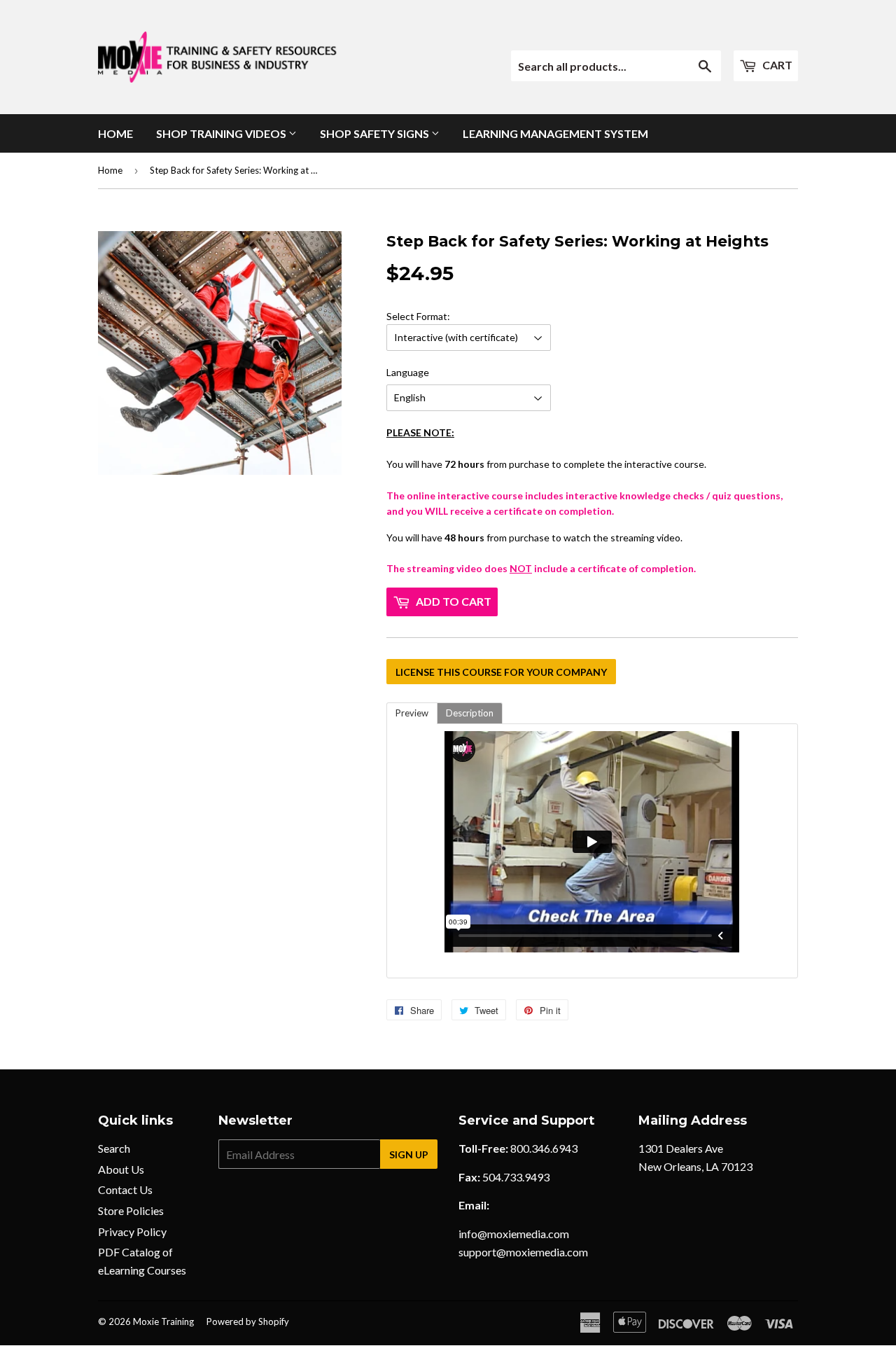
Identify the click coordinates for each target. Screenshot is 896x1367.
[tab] (412, 713)
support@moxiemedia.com (523, 1251)
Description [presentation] (469, 713)
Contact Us (125, 1189)
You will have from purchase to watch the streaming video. (584, 459)
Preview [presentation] (412, 713)
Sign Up (408, 1154)
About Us (121, 1169)
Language (407, 372)
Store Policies (131, 1210)
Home (115, 133)
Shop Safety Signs (375, 133)
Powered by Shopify (247, 1321)
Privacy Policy (132, 1231)
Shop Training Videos (222, 133)
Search (114, 1148)
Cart (776, 64)
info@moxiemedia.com (513, 1233)
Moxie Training (163, 1321)
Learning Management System (555, 133)
